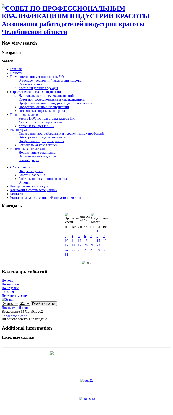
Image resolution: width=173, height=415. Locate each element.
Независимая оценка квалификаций (44, 111)
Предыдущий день (15, 307)
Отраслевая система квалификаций (35, 92)
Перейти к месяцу (15, 295)
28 (91, 250)
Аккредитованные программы (40, 122)
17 (66, 245)
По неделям (10, 288)
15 (98, 240)
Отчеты (24, 182)
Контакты (17, 194)
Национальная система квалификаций (46, 95)
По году (7, 280)
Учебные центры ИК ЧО (36, 126)
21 (91, 245)
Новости (16, 73)
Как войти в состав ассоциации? (33, 190)
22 (98, 245)
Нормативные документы (37, 152)
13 (86, 240)
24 (66, 250)
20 (86, 245)
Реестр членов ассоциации (29, 186)
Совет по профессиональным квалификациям (52, 99)
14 (91, 240)
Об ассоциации (21, 167)
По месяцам (10, 284)
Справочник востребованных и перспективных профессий (61, 133)
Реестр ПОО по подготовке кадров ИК (47, 118)
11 (73, 240)
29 (98, 250)
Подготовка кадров (24, 114)
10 (66, 240)
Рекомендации (29, 160)
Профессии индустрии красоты (41, 141)
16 (104, 240)
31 (66, 254)
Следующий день (14, 315)
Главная (16, 69)
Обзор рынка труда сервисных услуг (45, 137)
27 (86, 250)
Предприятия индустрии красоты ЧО (37, 76)
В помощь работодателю (28, 148)
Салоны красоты (31, 84)
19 (79, 245)
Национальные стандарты (37, 156)
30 (104, 250)
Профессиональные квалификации (44, 107)
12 (79, 240)
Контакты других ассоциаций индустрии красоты (46, 197)
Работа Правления (32, 175)
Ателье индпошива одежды (38, 88)
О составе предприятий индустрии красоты (50, 80)
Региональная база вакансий (39, 145)
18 (73, 245)
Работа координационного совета (43, 178)
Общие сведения (31, 171)
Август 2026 (85, 218)
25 (73, 250)
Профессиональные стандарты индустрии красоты (55, 103)
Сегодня (8, 292)
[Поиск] (8, 299)
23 (104, 245)
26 (79, 250)
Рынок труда (19, 130)
